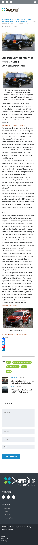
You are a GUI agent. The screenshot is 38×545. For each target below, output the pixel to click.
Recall (9, 371)
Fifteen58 (4, 529)
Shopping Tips (8, 518)
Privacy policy (5, 538)
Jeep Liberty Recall (12, 367)
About (3, 536)
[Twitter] (18, 343)
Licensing (4, 541)
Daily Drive (7, 508)
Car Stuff (6, 511)
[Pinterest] (18, 346)
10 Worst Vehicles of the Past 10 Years (14, 334)
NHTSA (24, 367)
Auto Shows (7, 515)
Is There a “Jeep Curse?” (10, 305)
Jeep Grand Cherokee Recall (22, 362)
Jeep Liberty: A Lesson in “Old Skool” (14, 125)
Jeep (8, 362)
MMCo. (11, 529)
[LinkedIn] (18, 349)
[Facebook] (18, 339)
